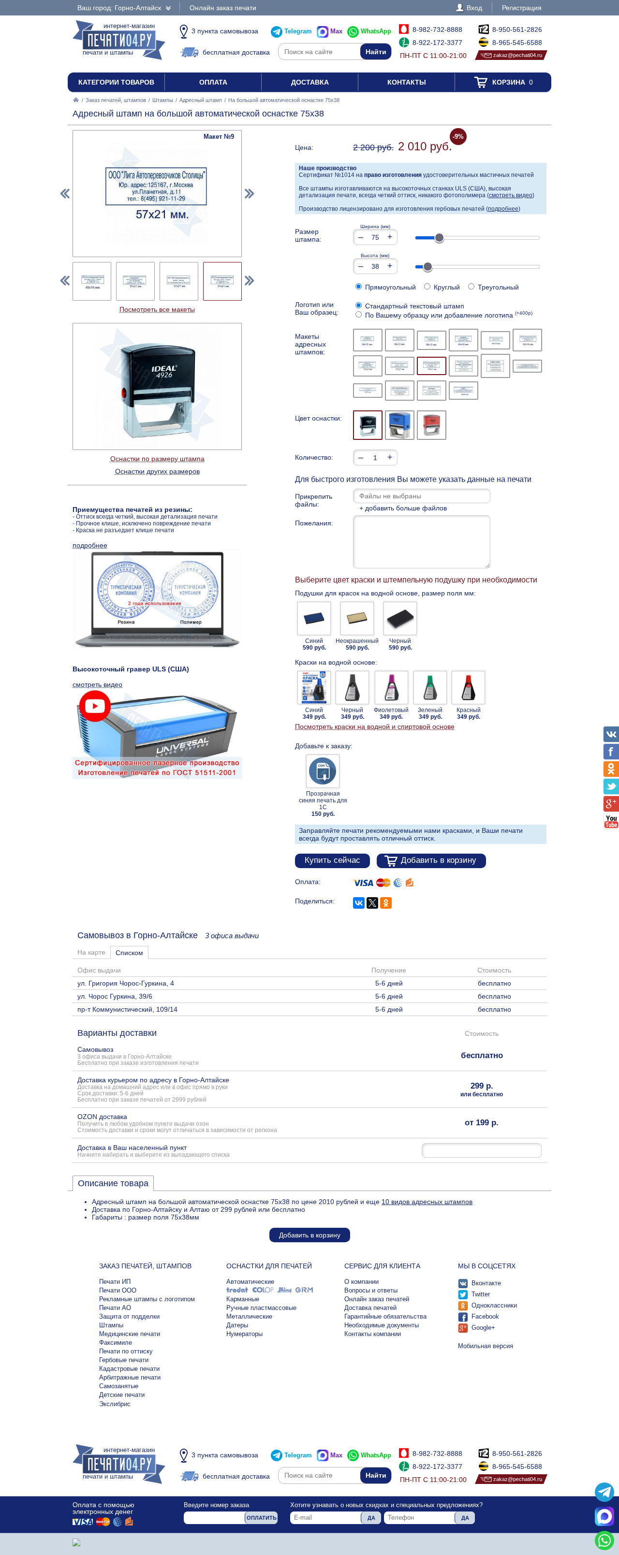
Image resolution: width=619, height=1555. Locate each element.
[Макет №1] (368, 340)
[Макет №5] (495, 340)
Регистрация (522, 8)
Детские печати (122, 1394)
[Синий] (399, 425)
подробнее (503, 208)
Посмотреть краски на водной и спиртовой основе (375, 726)
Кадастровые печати (129, 1368)
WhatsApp (376, 31)
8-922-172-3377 (437, 42)
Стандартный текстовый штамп (413, 306)
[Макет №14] (399, 390)
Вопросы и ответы (371, 1290)
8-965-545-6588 (517, 42)
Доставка (310, 82)
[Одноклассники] (386, 903)
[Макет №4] (463, 340)
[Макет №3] (431, 340)
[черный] (368, 425)
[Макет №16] (463, 390)
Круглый (446, 287)
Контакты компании (372, 1333)
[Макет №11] (495, 366)
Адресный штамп (200, 100)
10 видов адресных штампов (427, 1202)
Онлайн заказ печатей (376, 1299)
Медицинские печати (129, 1333)
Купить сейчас (332, 860)
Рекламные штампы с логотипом (147, 1299)
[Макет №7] (368, 366)
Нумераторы (244, 1333)
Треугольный (497, 287)
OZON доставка (177, 1123)
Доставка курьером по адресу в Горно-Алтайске (153, 1089)
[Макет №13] (368, 390)
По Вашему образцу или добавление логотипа (447, 315)
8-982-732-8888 (437, 29)
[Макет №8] (399, 366)
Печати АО (115, 1307)
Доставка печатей (370, 1307)
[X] (372, 903)
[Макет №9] (431, 366)
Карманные (242, 1299)
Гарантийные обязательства (385, 1316)
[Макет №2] (399, 340)
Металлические (249, 1316)
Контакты (406, 82)
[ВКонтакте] (359, 903)
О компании (361, 1281)
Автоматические (250, 1281)
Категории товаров (116, 82)
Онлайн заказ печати (223, 8)
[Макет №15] (431, 390)
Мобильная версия (485, 1346)
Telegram (298, 31)
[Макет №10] (463, 366)
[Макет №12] (527, 366)
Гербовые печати (123, 1360)
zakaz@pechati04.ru (518, 55)
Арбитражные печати (130, 1377)
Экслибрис (115, 1404)
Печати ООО (117, 1290)
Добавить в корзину (438, 860)
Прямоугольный (389, 287)
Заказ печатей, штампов (116, 100)
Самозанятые (118, 1386)
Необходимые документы (381, 1325)
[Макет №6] (527, 340)
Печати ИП (115, 1281)
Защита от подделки (129, 1316)
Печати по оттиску (126, 1351)
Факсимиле (115, 1342)
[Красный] (431, 425)
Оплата (213, 82)
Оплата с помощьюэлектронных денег (103, 1508)
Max (336, 31)
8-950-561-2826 (517, 29)
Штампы (162, 100)
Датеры (237, 1325)
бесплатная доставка (236, 52)
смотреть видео (510, 195)
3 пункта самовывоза (225, 31)
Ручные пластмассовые (261, 1307)
